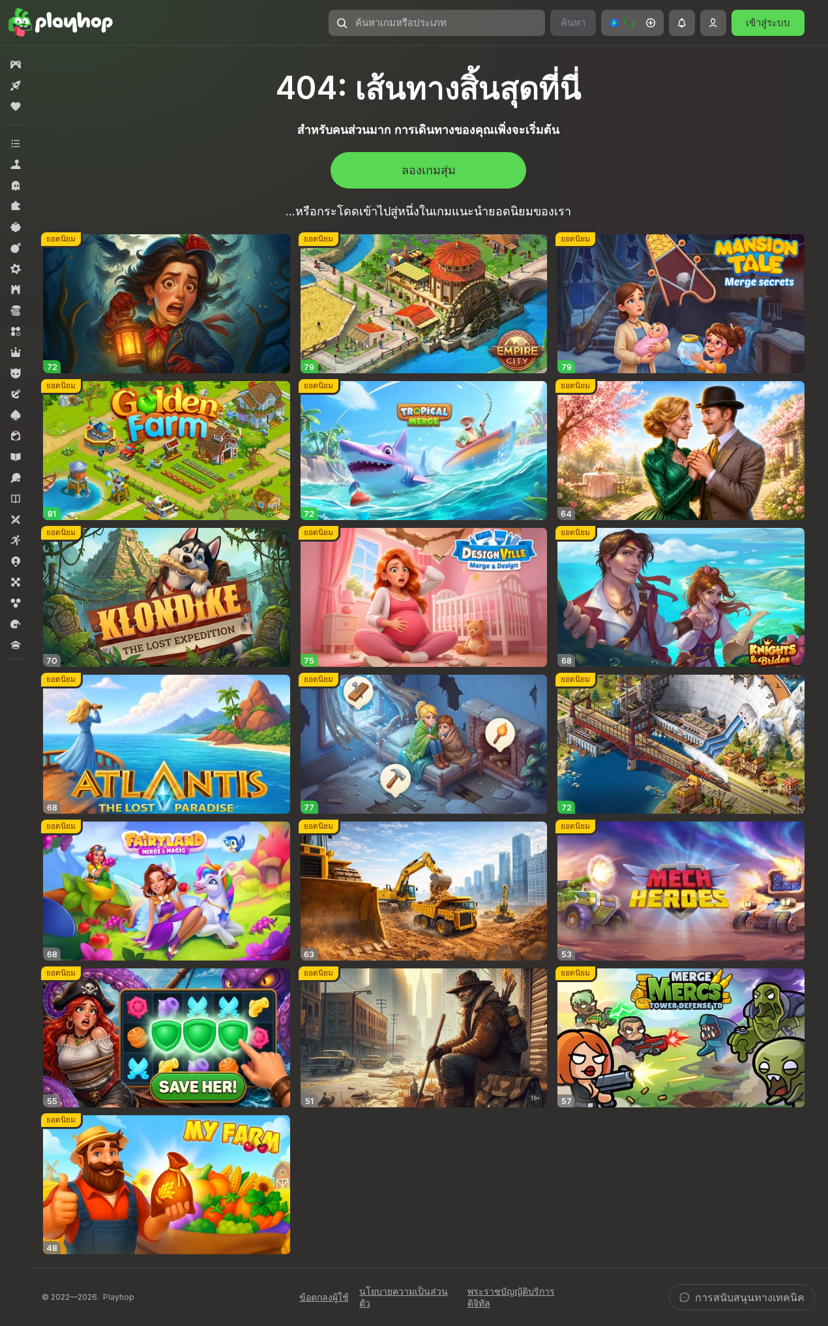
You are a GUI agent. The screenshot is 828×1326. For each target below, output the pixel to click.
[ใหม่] (16, 85)
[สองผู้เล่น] (16, 519)
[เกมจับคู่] (16, 331)
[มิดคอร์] (16, 268)
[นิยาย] (16, 498)
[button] (632, 23)
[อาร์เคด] (16, 540)
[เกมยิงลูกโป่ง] (16, 603)
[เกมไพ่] (16, 415)
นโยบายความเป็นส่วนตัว (403, 1297)
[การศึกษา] (16, 456)
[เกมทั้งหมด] (16, 64)
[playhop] (60, 23)
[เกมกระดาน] (16, 582)
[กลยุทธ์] (16, 289)
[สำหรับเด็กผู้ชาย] (16, 373)
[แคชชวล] (16, 227)
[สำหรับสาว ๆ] (16, 435)
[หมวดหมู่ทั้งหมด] (16, 143)
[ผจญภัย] (16, 394)
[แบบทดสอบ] (16, 644)
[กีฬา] (16, 477)
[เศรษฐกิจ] (16, 310)
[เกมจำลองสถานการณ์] (16, 164)
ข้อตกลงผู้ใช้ (324, 1297)
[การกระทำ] (16, 248)
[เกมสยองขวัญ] (16, 185)
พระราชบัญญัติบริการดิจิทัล (511, 1297)
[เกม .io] (16, 561)
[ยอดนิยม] (16, 106)
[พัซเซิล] (16, 206)
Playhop (118, 1297)
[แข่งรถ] (16, 623)
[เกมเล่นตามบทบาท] (16, 352)
